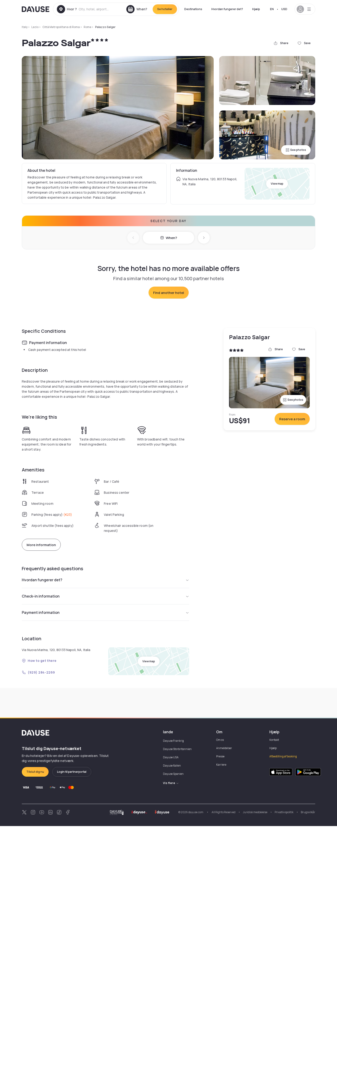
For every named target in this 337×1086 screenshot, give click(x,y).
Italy (25, 27)
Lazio (35, 27)
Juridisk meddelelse (255, 812)
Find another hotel (168, 292)
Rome (87, 27)
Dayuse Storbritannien (177, 749)
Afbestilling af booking (283, 756)
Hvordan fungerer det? (227, 9)
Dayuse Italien (172, 765)
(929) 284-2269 (41, 672)
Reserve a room (292, 419)
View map (277, 184)
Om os (220, 740)
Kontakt (274, 740)
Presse (220, 756)
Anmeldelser (224, 748)
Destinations (193, 9)
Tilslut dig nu (35, 772)
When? (171, 237)
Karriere (221, 765)
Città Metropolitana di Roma (61, 27)
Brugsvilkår (308, 812)
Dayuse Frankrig (173, 741)
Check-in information (41, 596)
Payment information (41, 612)
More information (41, 544)
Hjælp (256, 9)
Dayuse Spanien (173, 774)
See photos (298, 150)
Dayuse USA (171, 757)
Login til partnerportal (71, 772)
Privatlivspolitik (284, 812)
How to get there (42, 660)
